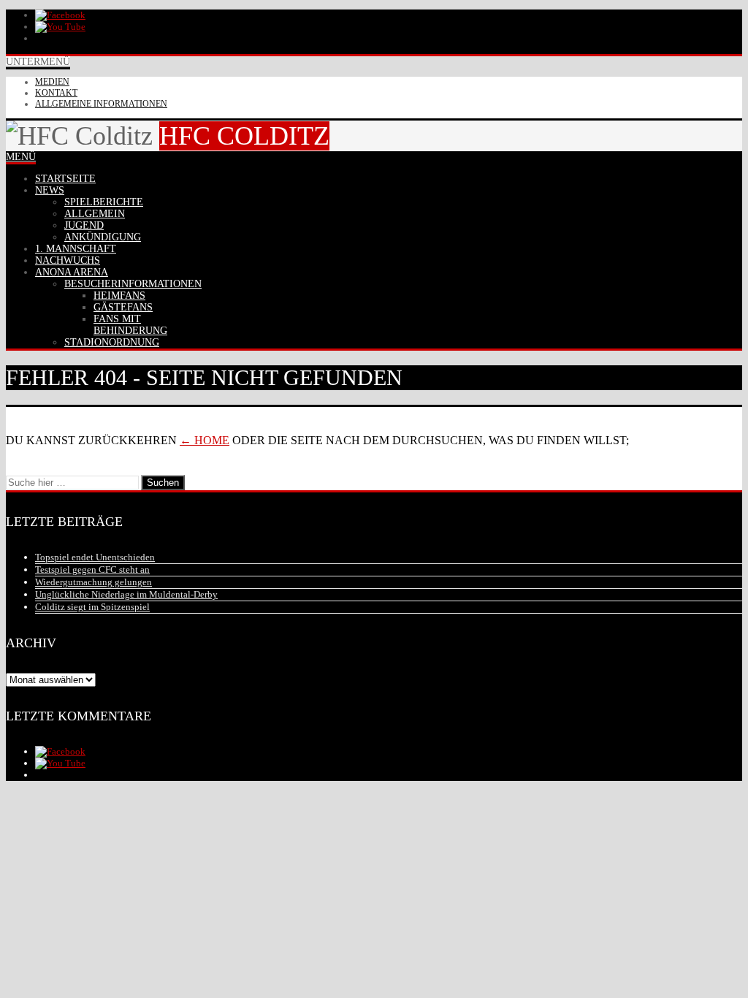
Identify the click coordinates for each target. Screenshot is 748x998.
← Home (204, 440)
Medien (52, 82)
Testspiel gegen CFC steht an (92, 569)
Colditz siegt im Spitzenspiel (92, 606)
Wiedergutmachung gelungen (93, 581)
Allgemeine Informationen (101, 104)
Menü (21, 156)
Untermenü (38, 61)
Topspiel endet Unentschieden (95, 557)
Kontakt (56, 93)
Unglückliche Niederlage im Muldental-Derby (126, 594)
